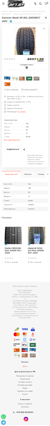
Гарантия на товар (25, 391)
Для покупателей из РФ (25, 372)
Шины (25, 366)
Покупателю (25, 379)
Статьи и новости (25, 404)
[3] (10, 59)
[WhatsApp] (3, 416)
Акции (25, 388)
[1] (5, 59)
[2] (7, 59)
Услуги (25, 394)
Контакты (25, 407)
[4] (12, 59)
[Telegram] (3, 422)
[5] (14, 59)
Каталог (25, 362)
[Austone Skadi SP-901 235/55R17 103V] (25, 41)
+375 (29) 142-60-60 (24, 412)
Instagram (26, 419)
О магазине (25, 399)
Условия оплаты (25, 382)
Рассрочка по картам (25, 376)
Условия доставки (25, 385)
